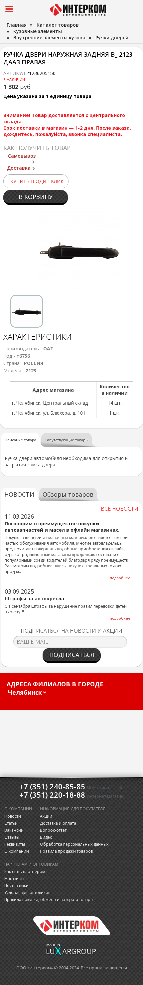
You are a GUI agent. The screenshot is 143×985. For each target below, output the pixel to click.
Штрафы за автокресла (34, 598)
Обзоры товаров (68, 494)
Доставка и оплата (58, 823)
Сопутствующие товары (66, 439)
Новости (12, 816)
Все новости (119, 508)
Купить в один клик (37, 181)
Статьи (11, 823)
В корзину (36, 197)
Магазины (14, 878)
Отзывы (11, 837)
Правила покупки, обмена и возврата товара (48, 899)
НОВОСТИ (19, 494)
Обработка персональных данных (74, 844)
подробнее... (121, 577)
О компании (16, 851)
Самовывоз (22, 156)
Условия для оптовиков (27, 892)
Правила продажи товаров (66, 851)
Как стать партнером (24, 871)
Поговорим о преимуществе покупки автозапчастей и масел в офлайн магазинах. (62, 526)
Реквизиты (14, 844)
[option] (26, 311)
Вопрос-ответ (53, 830)
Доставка (19, 168)
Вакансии (14, 830)
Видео (46, 837)
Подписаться (71, 655)
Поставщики (16, 885)
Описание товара (20, 439)
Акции (46, 816)
